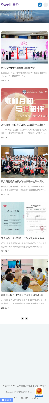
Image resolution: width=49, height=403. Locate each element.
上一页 (22, 318)
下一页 (26, 318)
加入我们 (14, 398)
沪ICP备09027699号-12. (23, 392)
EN (40, 4)
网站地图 (25, 398)
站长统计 (35, 398)
